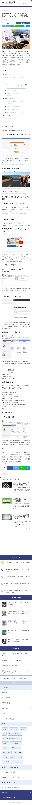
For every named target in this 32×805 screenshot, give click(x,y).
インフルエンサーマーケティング (11, 738)
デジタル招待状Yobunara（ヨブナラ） (13, 787)
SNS (4, 733)
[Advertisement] (14, 542)
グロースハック (16, 747)
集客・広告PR (6, 752)
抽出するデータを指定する (14, 109)
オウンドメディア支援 (8, 772)
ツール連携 (6, 762)
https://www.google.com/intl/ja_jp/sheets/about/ (14, 188)
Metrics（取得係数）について (14, 112)
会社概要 (4, 792)
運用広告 (23, 729)
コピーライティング (17, 757)
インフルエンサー (16, 743)
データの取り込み (11, 118)
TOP (2, 8)
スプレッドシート (17, 762)
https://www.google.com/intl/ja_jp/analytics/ (13, 155)
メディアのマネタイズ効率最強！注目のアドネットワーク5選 (21, 516)
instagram (5, 747)
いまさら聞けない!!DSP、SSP (9, 665)
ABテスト (5, 757)
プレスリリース (18, 752)
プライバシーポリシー (8, 797)
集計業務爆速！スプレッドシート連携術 (12, 660)
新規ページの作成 (11, 90)
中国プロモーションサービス (10, 777)
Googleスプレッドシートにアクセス (16, 88)
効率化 (4, 729)
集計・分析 (7, 8)
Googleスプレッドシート (13, 82)
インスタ (5, 743)
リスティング (13, 729)
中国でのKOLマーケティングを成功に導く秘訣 (14, 678)
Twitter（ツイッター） (15, 733)
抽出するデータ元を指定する (14, 106)
